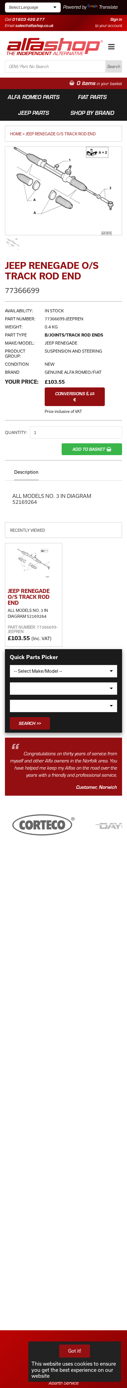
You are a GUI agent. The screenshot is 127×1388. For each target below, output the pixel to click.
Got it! (74, 1351)
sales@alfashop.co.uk (34, 25)
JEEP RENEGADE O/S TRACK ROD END (61, 134)
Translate (108, 7)
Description (26, 472)
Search (113, 66)
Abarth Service (64, 1382)
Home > (17, 134)
